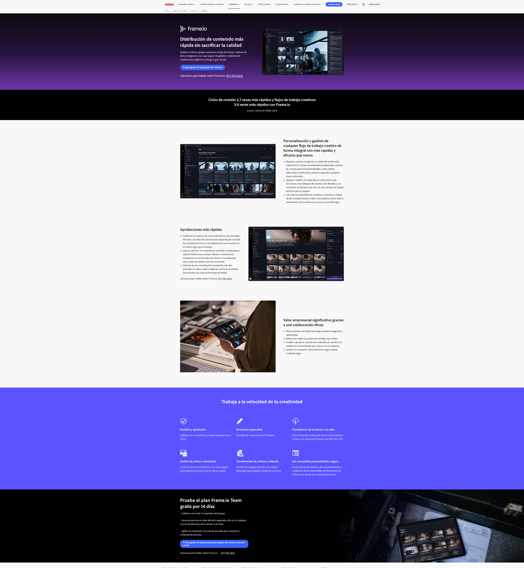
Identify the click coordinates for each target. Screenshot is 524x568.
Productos (233, 4)
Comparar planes (281, 4)
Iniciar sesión (374, 4)
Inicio (167, 11)
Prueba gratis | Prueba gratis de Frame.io (202, 67)
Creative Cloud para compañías (212, 4)
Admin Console (264, 4)
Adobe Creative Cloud (180, 11)
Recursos (248, 4)
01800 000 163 (352, 4)
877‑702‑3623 (234, 76)
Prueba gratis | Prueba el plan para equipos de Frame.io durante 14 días (214, 544)
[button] (363, 4)
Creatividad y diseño (185, 4)
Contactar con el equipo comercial (307, 4)
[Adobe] (169, 4)
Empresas (194, 11)
